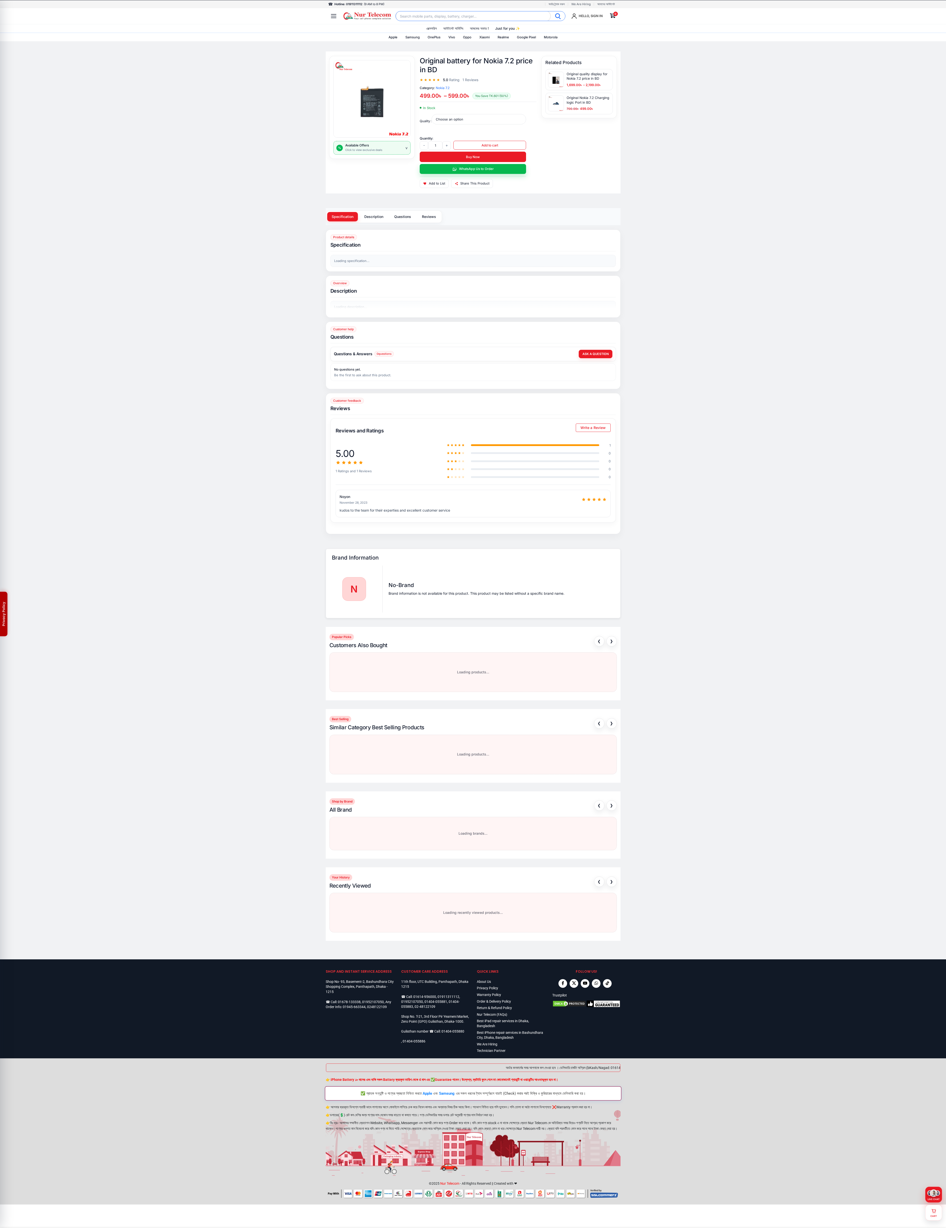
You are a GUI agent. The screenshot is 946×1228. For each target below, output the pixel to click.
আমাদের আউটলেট (606, 4)
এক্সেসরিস (431, 28)
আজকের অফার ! (479, 28)
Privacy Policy (487, 988)
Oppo (467, 37)
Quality (425, 121)
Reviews (429, 216)
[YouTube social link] (585, 983)
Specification (342, 216)
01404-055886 (414, 1041)
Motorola (550, 37)
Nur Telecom (449, 1183)
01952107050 (373, 1002)
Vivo (451, 37)
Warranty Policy (489, 995)
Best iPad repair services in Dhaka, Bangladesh (503, 1023)
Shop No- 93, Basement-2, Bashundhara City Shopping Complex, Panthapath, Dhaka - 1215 (360, 987)
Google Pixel (526, 37)
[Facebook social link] (562, 983)
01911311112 (448, 997)
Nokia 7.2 (443, 88)
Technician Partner (491, 1051)
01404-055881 (435, 1002)
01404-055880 (452, 1031)
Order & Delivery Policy (494, 1001)
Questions (402, 216)
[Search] (558, 16)
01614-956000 (424, 997)
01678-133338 (349, 1002)
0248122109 (377, 1007)
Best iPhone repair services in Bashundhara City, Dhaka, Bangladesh (510, 1035)
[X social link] (574, 983)
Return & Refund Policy (494, 1008)
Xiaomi (484, 37)
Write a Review (593, 427)
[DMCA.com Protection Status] (569, 1003)
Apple (393, 37)
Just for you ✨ (507, 28)
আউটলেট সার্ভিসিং (453, 28)
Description (373, 216)
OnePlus (434, 37)
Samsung (412, 37)
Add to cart (490, 145)
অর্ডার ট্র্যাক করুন (557, 4)
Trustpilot (559, 995)
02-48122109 (425, 1007)
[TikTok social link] (607, 983)
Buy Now (473, 157)
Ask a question (595, 354)
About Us (484, 982)
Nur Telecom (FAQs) (492, 1014)
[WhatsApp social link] (596, 983)
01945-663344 (354, 1007)
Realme (503, 37)
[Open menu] (333, 16)
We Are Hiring (581, 4)
